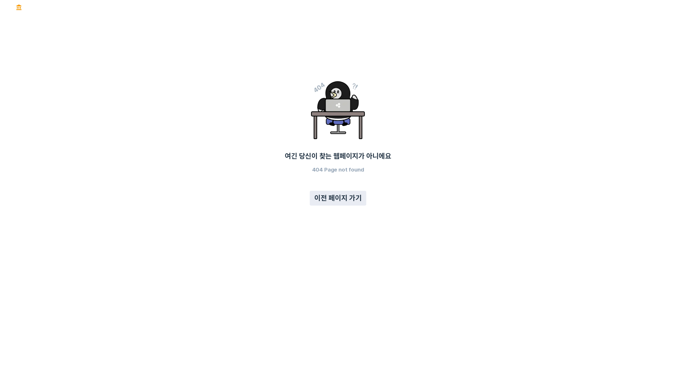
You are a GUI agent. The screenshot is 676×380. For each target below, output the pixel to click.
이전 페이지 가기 (338, 198)
